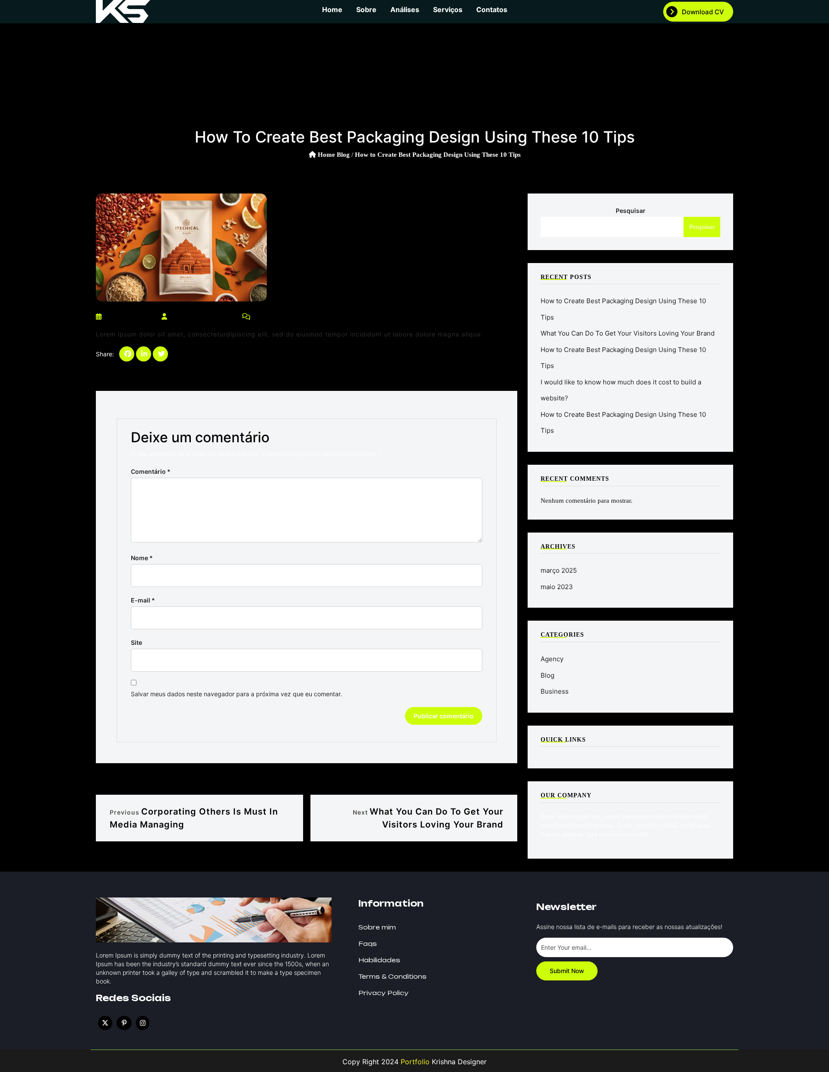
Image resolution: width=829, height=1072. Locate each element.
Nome (142, 557)
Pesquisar (630, 210)
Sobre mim (377, 927)
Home (332, 9)
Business (555, 691)
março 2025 (559, 570)
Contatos (491, 9)
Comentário (151, 471)
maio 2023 (557, 587)
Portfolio (414, 1061)
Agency (552, 659)
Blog (343, 154)
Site (136, 642)
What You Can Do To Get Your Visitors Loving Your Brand (628, 333)
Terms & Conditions (392, 976)
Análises (404, 9)
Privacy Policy (383, 992)
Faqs (367, 943)
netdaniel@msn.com (202, 316)
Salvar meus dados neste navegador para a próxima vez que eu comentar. (236, 694)
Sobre (366, 9)
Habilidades (379, 960)
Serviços (447, 9)
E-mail (143, 600)
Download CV (703, 12)
